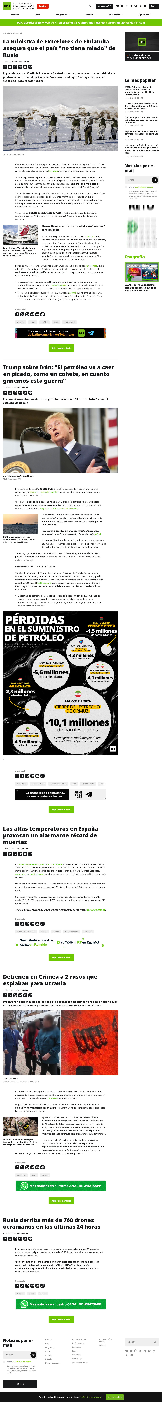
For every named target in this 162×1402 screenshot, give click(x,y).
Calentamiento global (26, 931)
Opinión (89, 14)
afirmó (72, 292)
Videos (48, 1351)
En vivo (42, 6)
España (44, 931)
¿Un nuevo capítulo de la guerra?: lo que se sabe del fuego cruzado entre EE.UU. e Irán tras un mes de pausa (142, 149)
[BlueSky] (136, 6)
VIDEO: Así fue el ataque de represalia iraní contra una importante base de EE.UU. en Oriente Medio (139, 91)
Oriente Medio (88, 783)
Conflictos (21, 783)
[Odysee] (136, 1351)
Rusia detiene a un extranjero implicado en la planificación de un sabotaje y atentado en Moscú (20, 1142)
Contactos (76, 1347)
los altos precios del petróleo (44, 492)
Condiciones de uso (80, 1362)
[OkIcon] (140, 6)
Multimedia (114, 14)
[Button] (90, 6)
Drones (20, 1293)
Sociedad (88, 931)
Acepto (141, 187)
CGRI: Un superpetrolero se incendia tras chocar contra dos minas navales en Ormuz (19, 539)
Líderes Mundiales (52, 1363)
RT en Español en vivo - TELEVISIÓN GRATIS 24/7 (139, 56)
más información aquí (91, 1397)
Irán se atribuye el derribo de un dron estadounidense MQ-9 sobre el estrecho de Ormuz (141, 106)
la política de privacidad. (144, 187)
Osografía (135, 256)
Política (45, 322)
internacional (69, 322)
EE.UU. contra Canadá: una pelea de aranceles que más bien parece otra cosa (140, 287)
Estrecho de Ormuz (58, 783)
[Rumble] (122, 6)
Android (102, 1345)
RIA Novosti (91, 265)
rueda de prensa (58, 285)
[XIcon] (127, 6)
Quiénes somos (78, 1343)
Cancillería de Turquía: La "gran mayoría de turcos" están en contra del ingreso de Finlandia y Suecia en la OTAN (19, 252)
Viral (38, 14)
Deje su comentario (61, 348)
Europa (56, 931)
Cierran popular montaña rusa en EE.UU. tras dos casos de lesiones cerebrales (141, 120)
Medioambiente (71, 931)
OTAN (33, 322)
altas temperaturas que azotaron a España (40, 864)
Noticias (15, 14)
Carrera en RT (78, 1358)
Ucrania (45, 1175)
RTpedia (48, 1359)
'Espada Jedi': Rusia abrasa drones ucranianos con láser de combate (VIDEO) (141, 134)
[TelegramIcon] (131, 6)
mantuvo (91, 236)
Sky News (53, 171)
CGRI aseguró (44, 583)
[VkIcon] (117, 6)
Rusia (56, 322)
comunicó (52, 1098)
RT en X (20, 1384)
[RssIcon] (127, 1355)
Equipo (75, 1351)
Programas (61, 14)
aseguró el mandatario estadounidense (58, 508)
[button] (142, 42)
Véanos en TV (104, 6)
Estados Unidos (38, 783)
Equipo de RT (144, 14)
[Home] (7, 6)
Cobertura (76, 1354)
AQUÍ (98, 534)
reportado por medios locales (29, 874)
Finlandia (20, 322)
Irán (74, 783)
